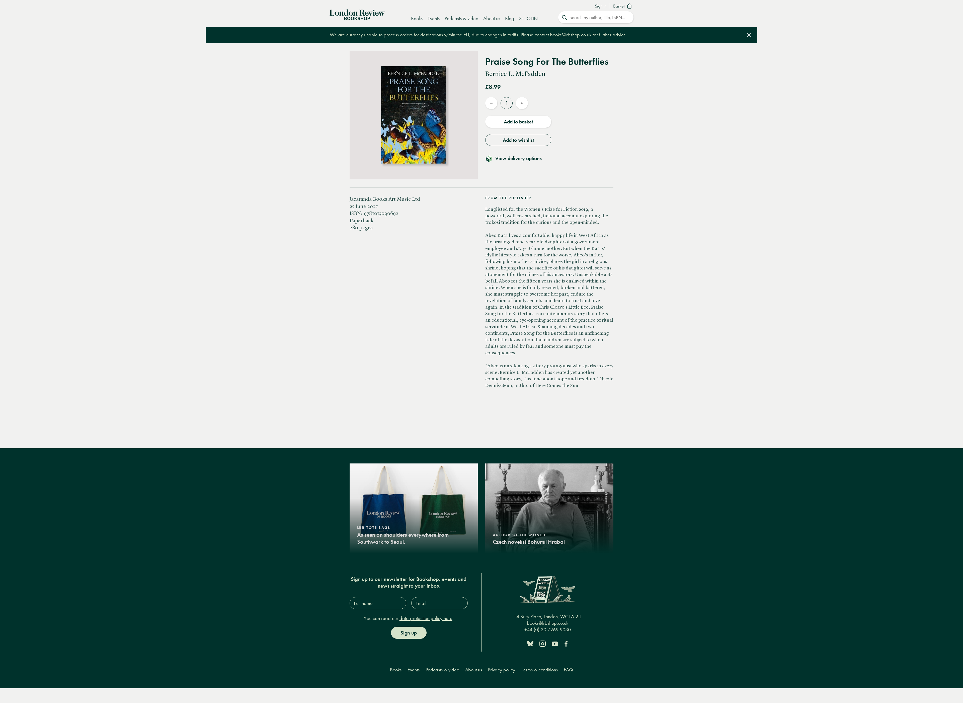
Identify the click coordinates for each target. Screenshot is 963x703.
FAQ (568, 670)
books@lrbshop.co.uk (571, 35)
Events (434, 18)
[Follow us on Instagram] (542, 643)
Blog (509, 18)
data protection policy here (425, 618)
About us (491, 18)
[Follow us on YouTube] (555, 643)
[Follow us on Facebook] (566, 643)
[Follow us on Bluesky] (530, 643)
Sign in (600, 6)
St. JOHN (528, 18)
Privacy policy (501, 670)
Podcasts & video (461, 18)
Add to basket (518, 122)
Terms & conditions (539, 670)
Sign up (408, 633)
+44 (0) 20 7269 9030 (547, 629)
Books (417, 18)
